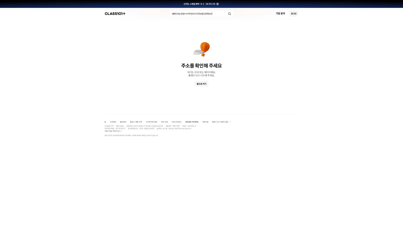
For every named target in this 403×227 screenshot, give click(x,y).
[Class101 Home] (115, 14)
